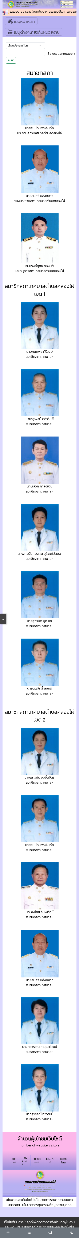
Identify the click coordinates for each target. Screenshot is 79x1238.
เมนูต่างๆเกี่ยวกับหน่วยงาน (36, 32)
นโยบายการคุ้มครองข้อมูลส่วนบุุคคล (46, 1204)
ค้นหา (11, 60)
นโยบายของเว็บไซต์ (19, 1199)
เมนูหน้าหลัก (24, 21)
